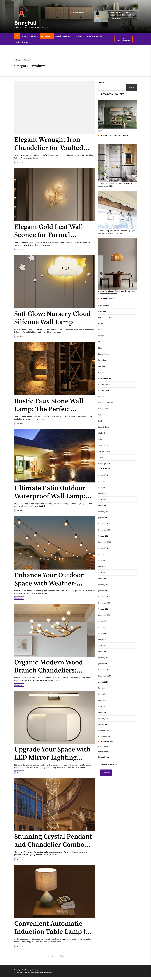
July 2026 (101, 481)
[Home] (17, 36)
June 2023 (102, 694)
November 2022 (104, 737)
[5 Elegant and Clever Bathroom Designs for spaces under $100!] (117, 163)
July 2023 (101, 688)
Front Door (102, 360)
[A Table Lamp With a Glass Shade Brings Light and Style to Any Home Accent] (117, 210)
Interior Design (62, 36)
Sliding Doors (103, 433)
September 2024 (104, 615)
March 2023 (102, 712)
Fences (101, 336)
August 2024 (103, 621)
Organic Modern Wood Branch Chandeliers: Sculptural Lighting (48, 670)
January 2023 (103, 724)
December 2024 (104, 597)
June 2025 (102, 560)
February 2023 (103, 718)
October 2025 (103, 536)
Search (101, 82)
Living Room (103, 409)
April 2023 (102, 706)
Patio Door (102, 415)
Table (100, 457)
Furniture (45, 36)
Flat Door (102, 342)
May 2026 (102, 493)
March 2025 (102, 578)
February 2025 (103, 585)
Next (62, 956)
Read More (19, 162)
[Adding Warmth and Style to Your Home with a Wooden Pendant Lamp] (117, 264)
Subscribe (106, 772)
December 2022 (104, 731)
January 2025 (103, 591)
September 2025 (104, 542)
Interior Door (103, 390)
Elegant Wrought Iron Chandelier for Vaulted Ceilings (48, 148)
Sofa (100, 439)
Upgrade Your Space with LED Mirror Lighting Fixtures (52, 757)
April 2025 (102, 572)
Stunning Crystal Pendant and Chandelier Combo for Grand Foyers (53, 844)
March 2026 (102, 505)
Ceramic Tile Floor (105, 317)
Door (23, 36)
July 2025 (101, 554)
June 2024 (102, 633)
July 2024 (101, 627)
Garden (78, 36)
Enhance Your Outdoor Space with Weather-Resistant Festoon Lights (51, 583)
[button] (134, 113)
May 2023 (102, 700)
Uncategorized (104, 463)
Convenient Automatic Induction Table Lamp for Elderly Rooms (53, 931)
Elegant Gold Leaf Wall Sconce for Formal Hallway (48, 235)
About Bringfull (94, 36)
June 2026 (102, 487)
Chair (100, 324)
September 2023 (104, 676)
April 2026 (102, 499)
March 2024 (102, 651)
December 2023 (104, 670)
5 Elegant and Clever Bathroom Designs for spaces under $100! (115, 184)
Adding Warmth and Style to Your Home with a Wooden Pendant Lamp (116, 292)
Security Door (103, 427)
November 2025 (104, 530)
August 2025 (103, 548)
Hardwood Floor (104, 378)
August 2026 (103, 475)
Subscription (22, 42)
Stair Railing (103, 445)
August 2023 (103, 682)
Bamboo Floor (104, 305)
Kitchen (101, 397)
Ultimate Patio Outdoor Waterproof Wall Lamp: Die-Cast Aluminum (49, 496)
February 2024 (103, 658)
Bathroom (102, 311)
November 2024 (104, 603)
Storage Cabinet (104, 451)
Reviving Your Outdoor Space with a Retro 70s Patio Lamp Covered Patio (122, 14)
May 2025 (102, 566)
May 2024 (102, 639)
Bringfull (25, 22)
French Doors (103, 354)
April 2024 (102, 645)
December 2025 (104, 524)
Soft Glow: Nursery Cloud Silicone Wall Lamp (52, 318)
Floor (33, 36)
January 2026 (103, 518)
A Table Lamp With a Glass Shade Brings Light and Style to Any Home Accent (116, 232)
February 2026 (103, 512)
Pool (100, 421)
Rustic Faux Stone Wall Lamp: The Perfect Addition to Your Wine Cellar (48, 413)
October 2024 (103, 609)
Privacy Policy (103, 757)
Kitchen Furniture (105, 403)
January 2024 (103, 664)
